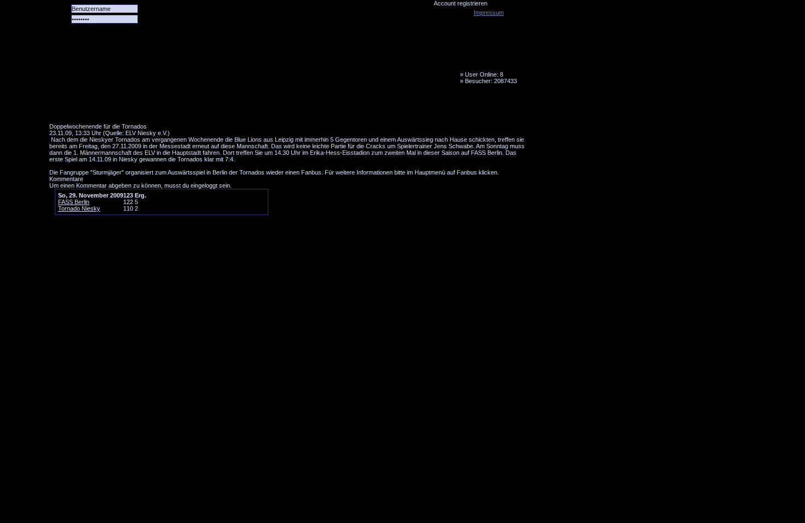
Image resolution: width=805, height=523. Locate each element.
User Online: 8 (484, 74)
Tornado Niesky (290, 62)
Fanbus (328, 106)
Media (285, 106)
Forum (200, 106)
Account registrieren (460, 3)
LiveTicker (242, 106)
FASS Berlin (73, 202)
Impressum (489, 12)
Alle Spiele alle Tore (93, 106)
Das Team (157, 106)
